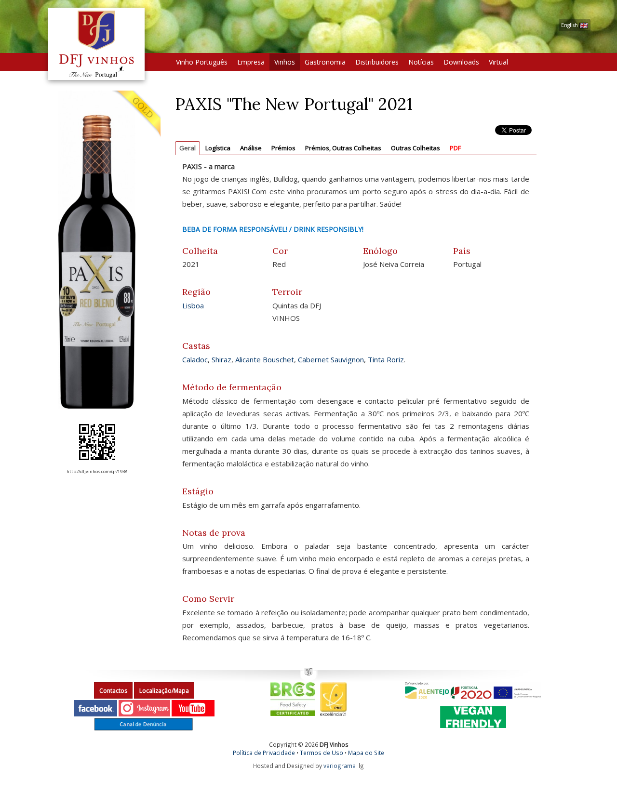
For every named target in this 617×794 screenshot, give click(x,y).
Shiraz (221, 359)
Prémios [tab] (283, 148)
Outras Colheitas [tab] (415, 148)
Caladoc (195, 359)
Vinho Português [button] (202, 61)
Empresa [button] (251, 61)
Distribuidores (377, 61)
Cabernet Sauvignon (331, 359)
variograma (339, 765)
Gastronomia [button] (325, 61)
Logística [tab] (217, 148)
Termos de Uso (321, 752)
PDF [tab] (455, 148)
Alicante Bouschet (264, 359)
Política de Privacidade (264, 752)
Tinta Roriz (386, 359)
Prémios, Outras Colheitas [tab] (343, 148)
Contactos (113, 691)
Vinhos (284, 61)
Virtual (498, 61)
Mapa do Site (366, 752)
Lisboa (193, 305)
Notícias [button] (421, 61)
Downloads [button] (461, 61)
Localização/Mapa (164, 691)
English (570, 25)
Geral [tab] (187, 148)
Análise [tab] (251, 148)
